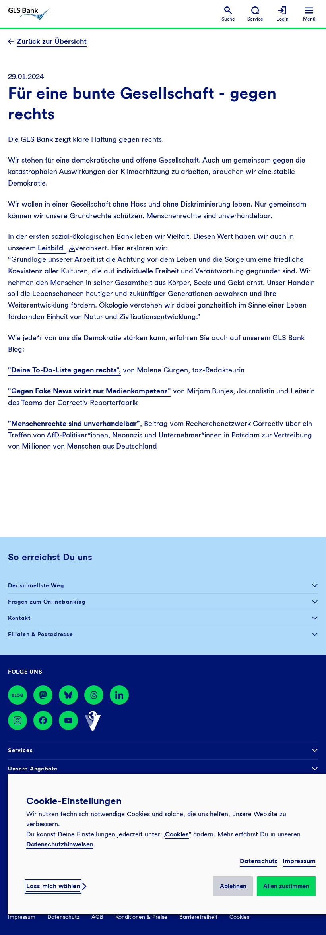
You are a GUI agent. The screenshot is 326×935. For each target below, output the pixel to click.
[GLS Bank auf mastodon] (42, 695)
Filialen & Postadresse (40, 634)
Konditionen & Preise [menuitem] (141, 917)
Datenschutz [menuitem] (63, 917)
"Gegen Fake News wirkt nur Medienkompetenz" (89, 391)
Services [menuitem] (20, 750)
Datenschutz (258, 861)
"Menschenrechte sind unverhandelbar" (74, 423)
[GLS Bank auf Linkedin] (119, 695)
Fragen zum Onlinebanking (46, 601)
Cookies (177, 834)
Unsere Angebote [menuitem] (33, 768)
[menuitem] (228, 14)
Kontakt (19, 618)
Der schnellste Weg (36, 585)
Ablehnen (233, 886)
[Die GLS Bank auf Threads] (93, 695)
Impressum (299, 861)
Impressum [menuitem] (21, 917)
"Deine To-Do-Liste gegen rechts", (64, 370)
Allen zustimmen (286, 886)
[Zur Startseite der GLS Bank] (29, 14)
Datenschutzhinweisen (59, 844)
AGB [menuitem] (97, 917)
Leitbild (52, 248)
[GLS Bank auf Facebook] (42, 721)
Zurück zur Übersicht (52, 41)
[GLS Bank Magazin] (17, 695)
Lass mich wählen (53, 886)
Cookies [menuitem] (239, 917)
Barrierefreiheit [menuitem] (198, 917)
